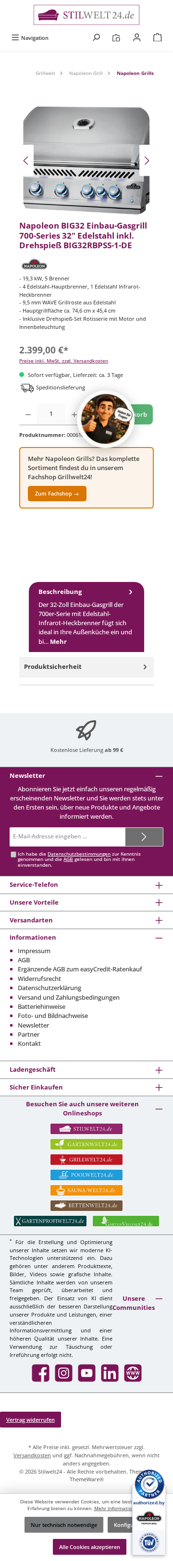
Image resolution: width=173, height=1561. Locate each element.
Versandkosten (32, 1455)
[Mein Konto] (137, 38)
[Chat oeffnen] (106, 419)
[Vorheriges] (26, 160)
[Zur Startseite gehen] (86, 15)
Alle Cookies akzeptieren (89, 1546)
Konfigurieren (131, 1524)
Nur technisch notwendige (64, 1524)
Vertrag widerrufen (30, 1419)
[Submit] (144, 837)
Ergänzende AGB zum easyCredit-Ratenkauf (80, 969)
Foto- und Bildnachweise (53, 1015)
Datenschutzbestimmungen (79, 854)
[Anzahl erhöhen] (74, 414)
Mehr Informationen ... (120, 1508)
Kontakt (29, 1043)
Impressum (34, 950)
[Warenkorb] (157, 38)
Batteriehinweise (41, 1006)
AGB (68, 859)
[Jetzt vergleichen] (116, 38)
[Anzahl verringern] (28, 414)
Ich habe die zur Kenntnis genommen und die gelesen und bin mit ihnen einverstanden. (79, 860)
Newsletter (33, 1025)
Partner (28, 1034)
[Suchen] (96, 38)
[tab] (86, 617)
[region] (86, 161)
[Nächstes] (146, 160)
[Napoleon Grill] (86, 264)
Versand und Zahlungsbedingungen (69, 997)
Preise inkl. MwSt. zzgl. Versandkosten (63, 361)
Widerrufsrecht (39, 978)
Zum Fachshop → (57, 493)
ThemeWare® (87, 1479)
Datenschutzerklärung (49, 987)
